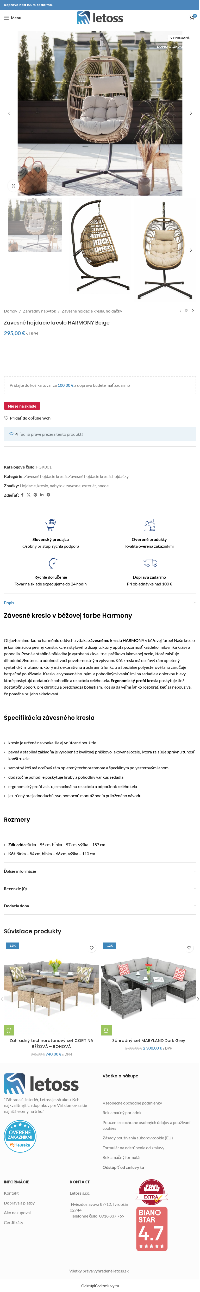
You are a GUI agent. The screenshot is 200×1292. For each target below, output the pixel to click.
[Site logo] (100, 18)
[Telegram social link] (48, 494)
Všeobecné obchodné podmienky (132, 1102)
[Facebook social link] (22, 494)
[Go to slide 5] (97, 190)
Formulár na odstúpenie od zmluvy (133, 1147)
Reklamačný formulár (122, 1157)
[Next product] (193, 311)
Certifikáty (13, 1222)
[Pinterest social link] (35, 494)
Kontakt (11, 1192)
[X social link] (28, 494)
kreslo (42, 485)
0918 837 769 (111, 1215)
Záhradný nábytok (39, 310)
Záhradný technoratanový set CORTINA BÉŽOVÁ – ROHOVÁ (51, 1043)
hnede (103, 485)
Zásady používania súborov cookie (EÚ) (138, 1137)
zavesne (73, 485)
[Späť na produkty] (187, 311)
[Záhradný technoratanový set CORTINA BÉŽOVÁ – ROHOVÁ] (51, 988)
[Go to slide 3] (87, 190)
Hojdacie (28, 485)
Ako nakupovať (17, 1212)
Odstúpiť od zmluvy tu (123, 1167)
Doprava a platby (19, 1202)
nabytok (57, 485)
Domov (10, 310)
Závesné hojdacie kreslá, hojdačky (92, 310)
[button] (9, 113)
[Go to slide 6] (102, 190)
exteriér (89, 485)
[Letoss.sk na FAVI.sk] (165, 1192)
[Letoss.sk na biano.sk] (165, 1229)
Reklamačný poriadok (122, 1112)
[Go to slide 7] (108, 190)
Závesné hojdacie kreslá (45, 476)
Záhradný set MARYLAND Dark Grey (148, 1041)
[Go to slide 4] (92, 190)
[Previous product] (180, 311)
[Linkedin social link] (42, 494)
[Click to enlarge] (14, 186)
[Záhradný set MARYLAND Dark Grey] (148, 988)
